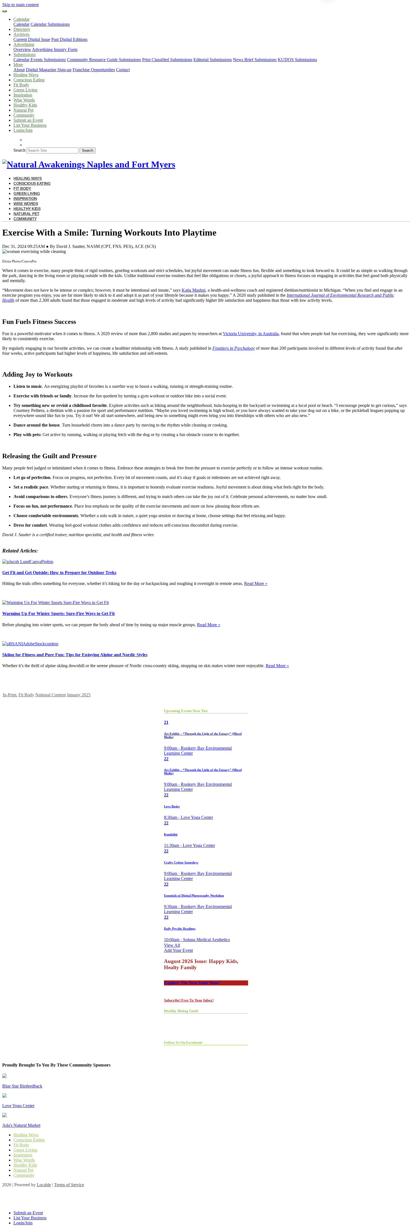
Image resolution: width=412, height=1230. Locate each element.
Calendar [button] (21, 19)
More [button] (18, 64)
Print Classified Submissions (167, 59)
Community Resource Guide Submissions (104, 59)
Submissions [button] (24, 54)
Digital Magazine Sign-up (48, 69)
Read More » (255, 583)
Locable (44, 1184)
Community (23, 115)
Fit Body (21, 84)
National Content (50, 694)
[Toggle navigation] (4, 11)
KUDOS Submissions (297, 59)
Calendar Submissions (50, 24)
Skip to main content (20, 4)
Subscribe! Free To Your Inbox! (189, 1000)
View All (172, 945)
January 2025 (79, 694)
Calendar (21, 24)
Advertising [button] (23, 44)
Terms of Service (69, 1184)
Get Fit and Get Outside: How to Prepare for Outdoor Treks (59, 572)
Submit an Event (28, 120)
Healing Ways (25, 74)
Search (19, 150)
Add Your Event (178, 950)
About (19, 69)
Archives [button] (21, 34)
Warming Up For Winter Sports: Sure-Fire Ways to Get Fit (58, 613)
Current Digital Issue (31, 39)
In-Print (9, 694)
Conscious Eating (29, 79)
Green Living (25, 89)
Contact (123, 69)
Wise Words (24, 100)
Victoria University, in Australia (251, 333)
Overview (22, 49)
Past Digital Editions (69, 39)
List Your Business (30, 125)
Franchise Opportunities (94, 69)
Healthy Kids (25, 105)
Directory (21, 29)
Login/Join (23, 130)
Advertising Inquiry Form (54, 49)
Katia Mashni (193, 290)
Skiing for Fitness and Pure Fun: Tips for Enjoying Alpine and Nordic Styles (74, 654)
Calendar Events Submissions (39, 59)
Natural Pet (23, 110)
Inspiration (22, 95)
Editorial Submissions (212, 59)
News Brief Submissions (255, 59)
